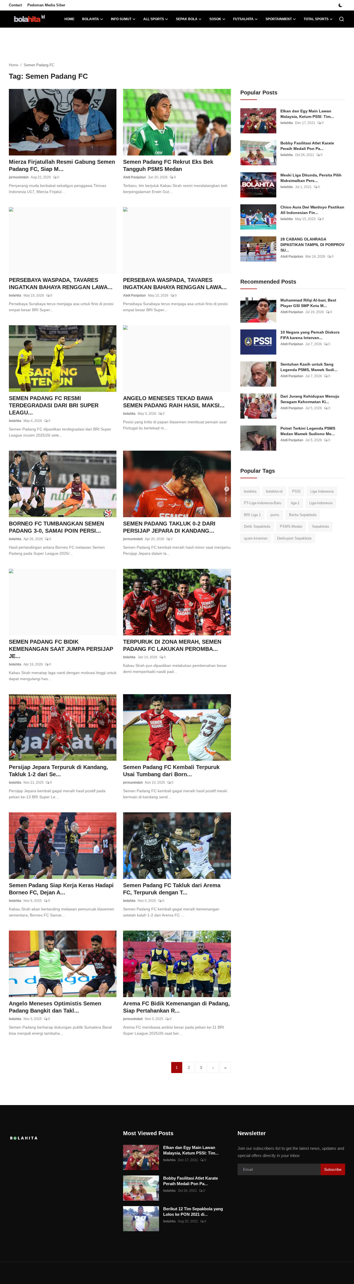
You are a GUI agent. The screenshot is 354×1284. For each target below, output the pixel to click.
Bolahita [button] (90, 19)
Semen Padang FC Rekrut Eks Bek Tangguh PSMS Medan (168, 165)
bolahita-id (274, 491)
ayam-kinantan (255, 538)
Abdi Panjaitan (134, 177)
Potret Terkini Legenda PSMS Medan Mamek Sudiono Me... (307, 431)
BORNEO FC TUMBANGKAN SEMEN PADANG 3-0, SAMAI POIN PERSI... (56, 527)
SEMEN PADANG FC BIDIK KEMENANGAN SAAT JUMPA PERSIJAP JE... (61, 649)
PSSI (296, 491)
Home (69, 19)
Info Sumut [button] (121, 19)
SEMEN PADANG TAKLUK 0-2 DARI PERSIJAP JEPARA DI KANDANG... (169, 527)
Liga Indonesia (322, 491)
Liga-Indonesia (320, 503)
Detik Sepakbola (257, 527)
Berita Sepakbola (302, 515)
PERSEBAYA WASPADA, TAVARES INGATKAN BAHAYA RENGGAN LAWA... (61, 283)
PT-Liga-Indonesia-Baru (262, 503)
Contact (15, 5)
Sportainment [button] (279, 19)
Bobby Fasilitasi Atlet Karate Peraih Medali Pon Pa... (307, 146)
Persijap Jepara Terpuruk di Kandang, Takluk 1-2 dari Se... (58, 770)
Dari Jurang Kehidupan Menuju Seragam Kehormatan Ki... (309, 399)
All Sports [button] (153, 19)
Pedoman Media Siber (46, 5)
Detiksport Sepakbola (294, 538)
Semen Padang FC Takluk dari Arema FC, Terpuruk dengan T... (171, 888)
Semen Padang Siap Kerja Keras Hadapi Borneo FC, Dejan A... (61, 888)
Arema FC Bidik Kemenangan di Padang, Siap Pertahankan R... (176, 1007)
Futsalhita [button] (243, 19)
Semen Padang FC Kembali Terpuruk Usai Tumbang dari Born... (171, 770)
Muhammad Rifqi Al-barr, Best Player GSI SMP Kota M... (308, 303)
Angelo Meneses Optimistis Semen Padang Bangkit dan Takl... (55, 1007)
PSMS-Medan (291, 527)
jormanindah (18, 177)
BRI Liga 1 (252, 515)
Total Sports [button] (316, 19)
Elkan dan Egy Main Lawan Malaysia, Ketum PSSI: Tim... (307, 114)
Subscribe (333, 1169)
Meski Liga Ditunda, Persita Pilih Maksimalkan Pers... (311, 178)
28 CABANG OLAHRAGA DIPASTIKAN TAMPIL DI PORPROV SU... (312, 244)
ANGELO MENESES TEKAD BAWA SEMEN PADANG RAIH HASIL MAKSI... (174, 401)
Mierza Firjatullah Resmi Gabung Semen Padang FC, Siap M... (62, 165)
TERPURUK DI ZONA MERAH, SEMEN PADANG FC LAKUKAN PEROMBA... (172, 645)
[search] (342, 19)
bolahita (15, 295)
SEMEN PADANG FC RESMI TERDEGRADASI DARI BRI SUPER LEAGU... (53, 405)
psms (274, 515)
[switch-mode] (340, 5)
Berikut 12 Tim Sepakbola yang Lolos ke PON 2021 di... (193, 1211)
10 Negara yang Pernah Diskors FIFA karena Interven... (310, 335)
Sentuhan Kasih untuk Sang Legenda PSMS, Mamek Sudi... (308, 367)
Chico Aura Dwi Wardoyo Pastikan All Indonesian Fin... (312, 210)
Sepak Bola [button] (186, 19)
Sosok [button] (215, 19)
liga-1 (295, 503)
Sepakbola (320, 527)
